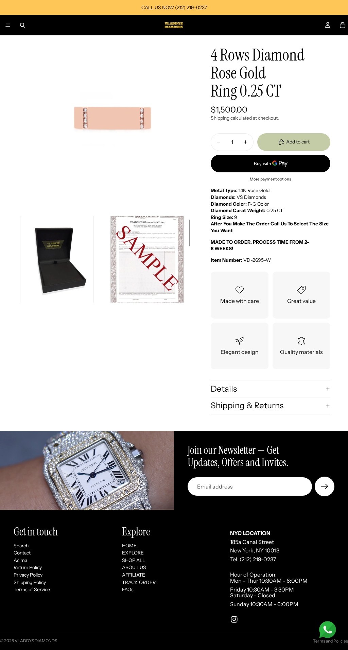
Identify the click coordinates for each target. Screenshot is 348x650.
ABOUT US (134, 567)
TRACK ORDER (139, 582)
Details (224, 389)
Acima (20, 560)
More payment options (270, 179)
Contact (22, 553)
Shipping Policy (30, 582)
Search (21, 545)
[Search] (22, 25)
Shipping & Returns (247, 405)
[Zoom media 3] (147, 259)
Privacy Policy (28, 575)
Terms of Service (32, 589)
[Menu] (8, 25)
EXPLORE (133, 553)
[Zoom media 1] (102, 123)
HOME (129, 545)
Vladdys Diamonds (36, 640)
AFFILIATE (133, 575)
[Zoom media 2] (57, 259)
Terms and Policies (330, 641)
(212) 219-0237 (258, 559)
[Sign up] (324, 486)
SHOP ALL (133, 560)
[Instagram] (234, 619)
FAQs (128, 589)
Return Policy (28, 567)
